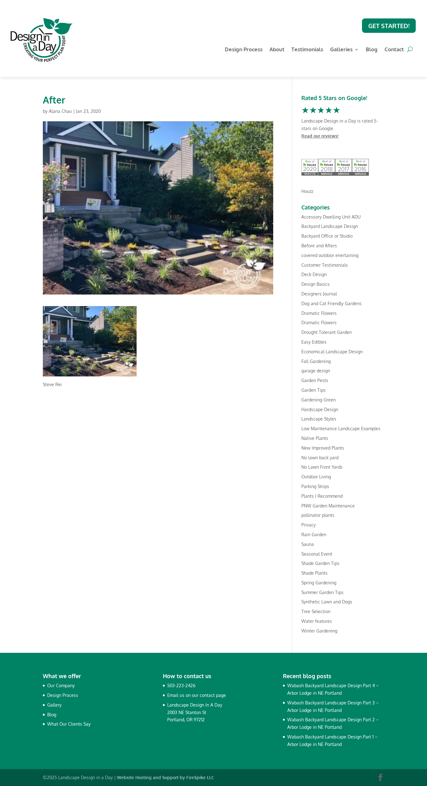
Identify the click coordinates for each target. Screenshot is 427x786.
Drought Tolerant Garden (326, 332)
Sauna (307, 544)
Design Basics (315, 284)
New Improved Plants (322, 448)
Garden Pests (314, 380)
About (276, 50)
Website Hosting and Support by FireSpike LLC (165, 777)
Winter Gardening (319, 630)
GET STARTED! (388, 26)
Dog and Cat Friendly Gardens (331, 303)
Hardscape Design (319, 409)
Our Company (61, 685)
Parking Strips (315, 486)
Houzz (307, 191)
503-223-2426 (181, 685)
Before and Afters (319, 245)
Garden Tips (313, 390)
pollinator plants (317, 515)
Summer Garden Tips (322, 592)
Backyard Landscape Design (329, 226)
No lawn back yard (320, 457)
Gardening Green (318, 399)
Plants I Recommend (322, 496)
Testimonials (307, 50)
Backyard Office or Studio (327, 236)
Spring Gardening (318, 582)
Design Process (244, 50)
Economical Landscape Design (332, 351)
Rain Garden (313, 534)
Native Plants (314, 438)
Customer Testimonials (324, 265)
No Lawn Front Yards (322, 467)
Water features (316, 621)
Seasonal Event (316, 554)
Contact (394, 50)
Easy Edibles (314, 342)
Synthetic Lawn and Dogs (326, 601)
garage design (315, 370)
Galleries (341, 50)
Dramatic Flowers (319, 313)
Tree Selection (315, 611)
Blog (372, 50)
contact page (213, 695)
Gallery (54, 705)
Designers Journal (319, 293)
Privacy (308, 524)
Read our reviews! (320, 136)
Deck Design (314, 274)
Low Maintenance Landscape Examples (340, 428)
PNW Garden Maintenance (328, 505)
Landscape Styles (318, 418)
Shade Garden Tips (320, 563)
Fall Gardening (316, 361)
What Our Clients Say (69, 724)
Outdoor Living (316, 476)
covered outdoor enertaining (330, 255)
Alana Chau (60, 111)
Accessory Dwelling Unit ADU (331, 216)
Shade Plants (314, 573)
